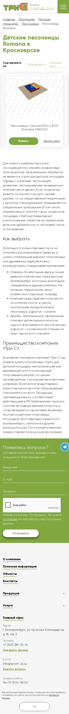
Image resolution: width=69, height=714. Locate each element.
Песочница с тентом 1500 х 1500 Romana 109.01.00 (34, 127)
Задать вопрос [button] (14, 669)
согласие (10, 519)
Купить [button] (23, 141)
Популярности (36, 64)
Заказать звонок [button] (15, 650)
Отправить (20, 533)
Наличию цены (55, 64)
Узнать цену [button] (51, 141)
